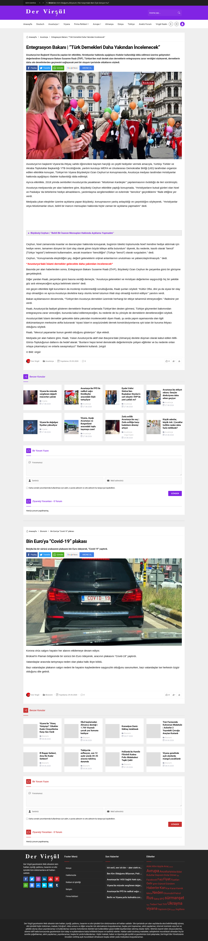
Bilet (179, 871)
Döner (173, 875)
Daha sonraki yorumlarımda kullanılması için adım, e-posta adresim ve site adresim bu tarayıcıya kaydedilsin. (72, 488)
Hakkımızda (71, 875)
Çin (169, 909)
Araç (166, 866)
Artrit (171, 867)
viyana (151, 908)
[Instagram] (38, 879)
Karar (173, 888)
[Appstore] (38, 885)
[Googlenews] (32, 885)
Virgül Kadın (128, 435)
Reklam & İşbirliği (73, 882)
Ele (178, 876)
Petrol (177, 893)
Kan (163, 887)
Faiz (160, 879)
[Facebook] (25, 879)
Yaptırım (162, 909)
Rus (149, 897)
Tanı (147, 905)
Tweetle (46, 68)
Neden (157, 892)
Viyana (44, 401)
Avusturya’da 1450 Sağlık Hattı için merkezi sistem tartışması (75, 3)
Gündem (170, 883)
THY (165, 904)
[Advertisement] (104, 221)
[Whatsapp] (25, 885)
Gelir (149, 883)
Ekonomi (43, 531)
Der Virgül (35, 361)
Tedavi (153, 904)
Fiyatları (175, 879)
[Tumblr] (56, 885)
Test (159, 904)
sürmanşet (174, 897)
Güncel (161, 883)
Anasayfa (33, 37)
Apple (160, 866)
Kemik (179, 888)
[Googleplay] (44, 885)
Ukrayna (175, 903)
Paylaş (34, 68)
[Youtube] (50, 879)
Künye (68, 868)
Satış (156, 898)
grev (155, 883)
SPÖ (162, 898)
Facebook (151, 879)
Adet (149, 866)
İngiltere (180, 909)
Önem (173, 910)
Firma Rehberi (72, 896)
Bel (175, 871)
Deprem (159, 875)
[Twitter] (32, 879)
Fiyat (167, 879)
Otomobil (169, 893)
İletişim (69, 889)
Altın (154, 866)
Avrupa (152, 870)
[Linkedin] (44, 879)
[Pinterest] (56, 879)
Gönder (60, 68)
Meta (149, 893)
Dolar (167, 875)
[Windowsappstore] (50, 885)
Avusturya (44, 37)
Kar (168, 888)
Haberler (152, 887)
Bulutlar (150, 875)
